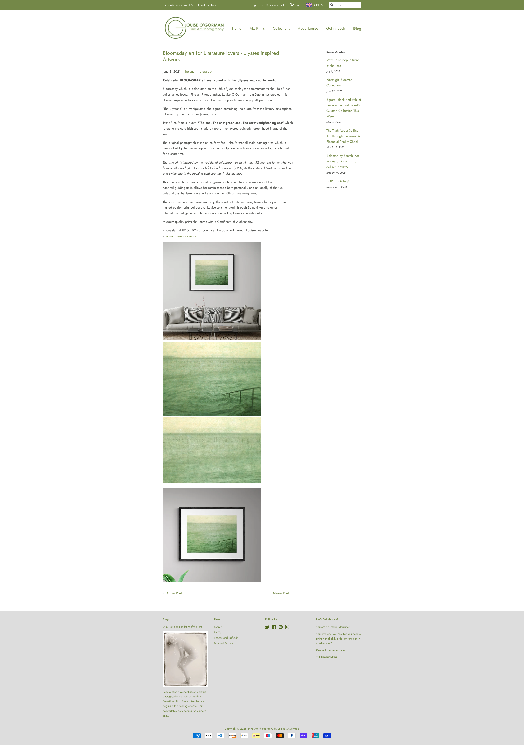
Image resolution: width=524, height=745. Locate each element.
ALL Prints (257, 28)
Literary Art (206, 71)
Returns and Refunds (226, 638)
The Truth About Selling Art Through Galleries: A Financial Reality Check (343, 136)
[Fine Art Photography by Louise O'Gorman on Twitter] (267, 628)
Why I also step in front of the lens (182, 627)
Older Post (174, 593)
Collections (281, 28)
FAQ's (217, 632)
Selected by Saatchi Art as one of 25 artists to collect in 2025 (342, 161)
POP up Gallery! (337, 181)
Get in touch (335, 28)
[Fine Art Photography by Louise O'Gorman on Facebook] (274, 628)
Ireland (190, 71)
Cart (297, 5)
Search (218, 627)
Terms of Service (223, 643)
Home (236, 28)
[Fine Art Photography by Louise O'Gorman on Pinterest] (280, 628)
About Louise (308, 28)
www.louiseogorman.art (182, 236)
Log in (255, 5)
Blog (357, 28)
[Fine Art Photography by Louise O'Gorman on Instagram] (287, 628)
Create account (275, 5)
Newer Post (281, 593)
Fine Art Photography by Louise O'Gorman (273, 729)
